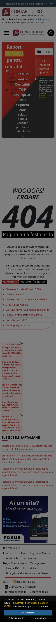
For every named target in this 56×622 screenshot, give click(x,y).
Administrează (16, 618)
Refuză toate (40, 618)
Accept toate (28, 612)
